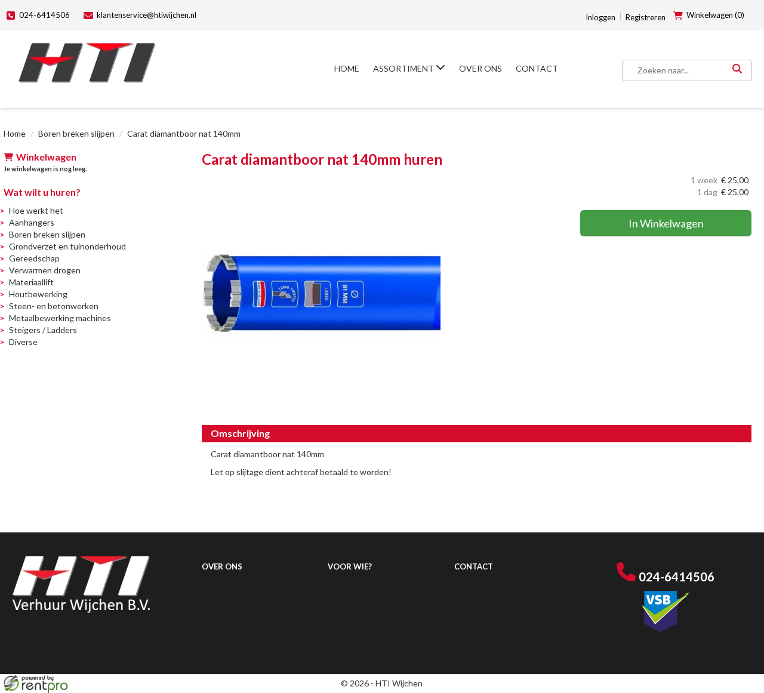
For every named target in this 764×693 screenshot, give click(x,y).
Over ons (480, 68)
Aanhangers (31, 222)
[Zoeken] (737, 70)
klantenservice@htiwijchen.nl (146, 15)
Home (346, 68)
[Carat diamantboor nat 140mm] (321, 293)
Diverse (23, 342)
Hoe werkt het (36, 210)
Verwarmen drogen (45, 270)
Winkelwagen (46, 156)
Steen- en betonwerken (53, 306)
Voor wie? (350, 566)
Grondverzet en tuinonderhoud (67, 246)
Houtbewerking (38, 294)
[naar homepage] (87, 63)
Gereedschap (34, 258)
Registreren (646, 17)
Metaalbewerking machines (60, 318)
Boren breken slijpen (76, 133)
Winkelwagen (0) (715, 15)
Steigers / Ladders (43, 330)
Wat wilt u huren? (42, 192)
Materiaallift (31, 282)
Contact (537, 68)
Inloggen (600, 17)
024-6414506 (44, 15)
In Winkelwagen (666, 223)
